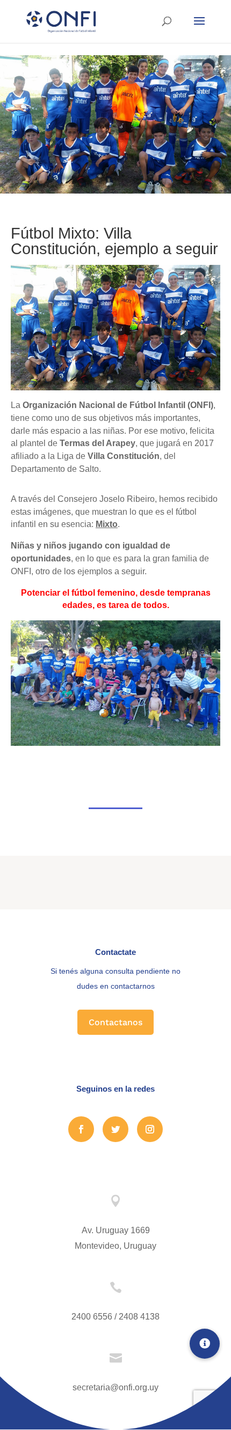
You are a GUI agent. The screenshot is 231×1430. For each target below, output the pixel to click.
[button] (205, 1344)
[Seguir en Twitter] (115, 1129)
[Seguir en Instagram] (150, 1129)
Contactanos (115, 1022)
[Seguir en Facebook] (81, 1129)
